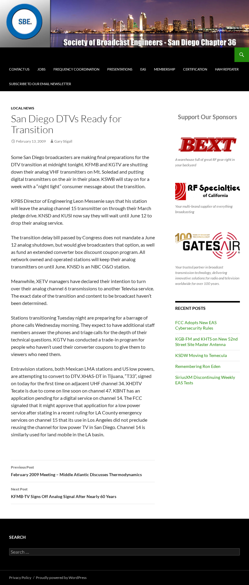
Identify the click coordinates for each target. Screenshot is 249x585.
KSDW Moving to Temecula (201, 355)
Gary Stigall (63, 141)
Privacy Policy (20, 577)
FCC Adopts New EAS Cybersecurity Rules (196, 325)
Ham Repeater (227, 69)
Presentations (119, 69)
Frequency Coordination (76, 69)
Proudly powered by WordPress (61, 577)
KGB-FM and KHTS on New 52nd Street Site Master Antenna (206, 341)
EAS (143, 69)
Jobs (41, 69)
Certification (195, 69)
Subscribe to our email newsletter (40, 84)
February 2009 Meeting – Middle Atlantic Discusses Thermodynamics (76, 471)
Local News (22, 108)
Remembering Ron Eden (197, 366)
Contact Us (19, 69)
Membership (164, 69)
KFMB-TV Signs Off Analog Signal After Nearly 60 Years (63, 493)
